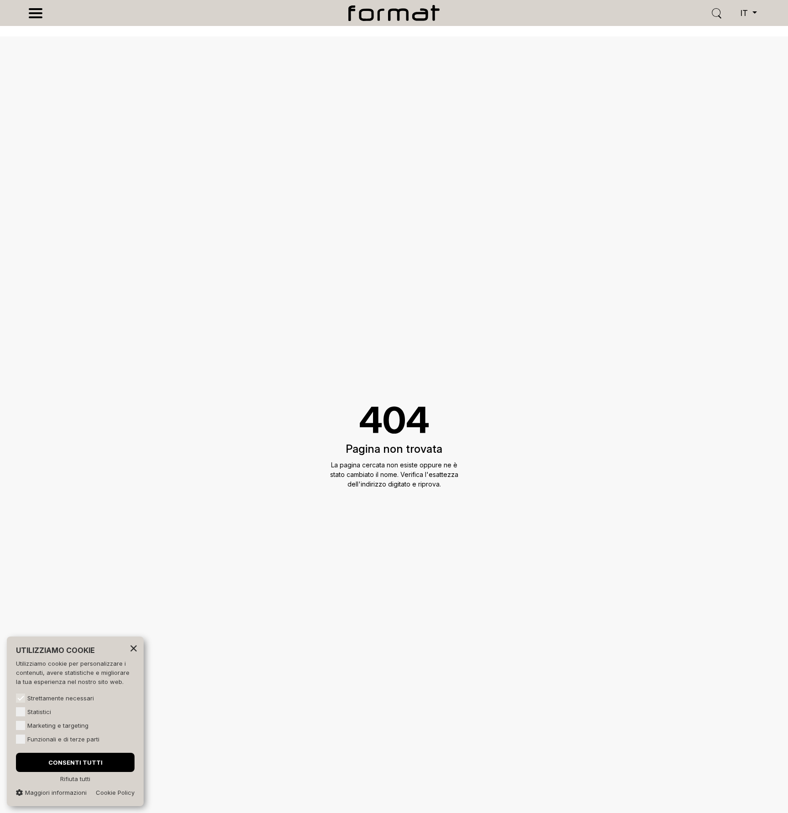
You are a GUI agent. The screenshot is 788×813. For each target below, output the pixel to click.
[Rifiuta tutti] (133, 647)
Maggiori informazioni (56, 792)
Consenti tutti (75, 762)
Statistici (39, 711)
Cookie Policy (115, 792)
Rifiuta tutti (75, 778)
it (745, 13)
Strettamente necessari (60, 698)
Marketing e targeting (57, 725)
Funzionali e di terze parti (63, 739)
